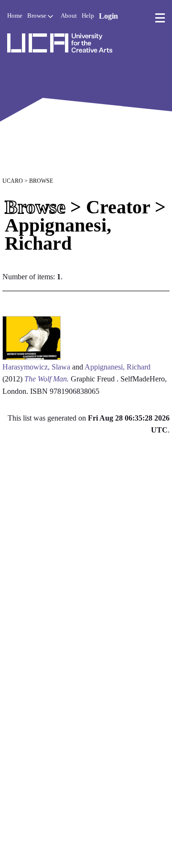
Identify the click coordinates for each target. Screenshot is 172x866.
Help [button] (88, 15)
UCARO (12, 181)
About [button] (69, 15)
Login (108, 16)
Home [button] (14, 15)
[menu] (160, 18)
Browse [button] (37, 15)
